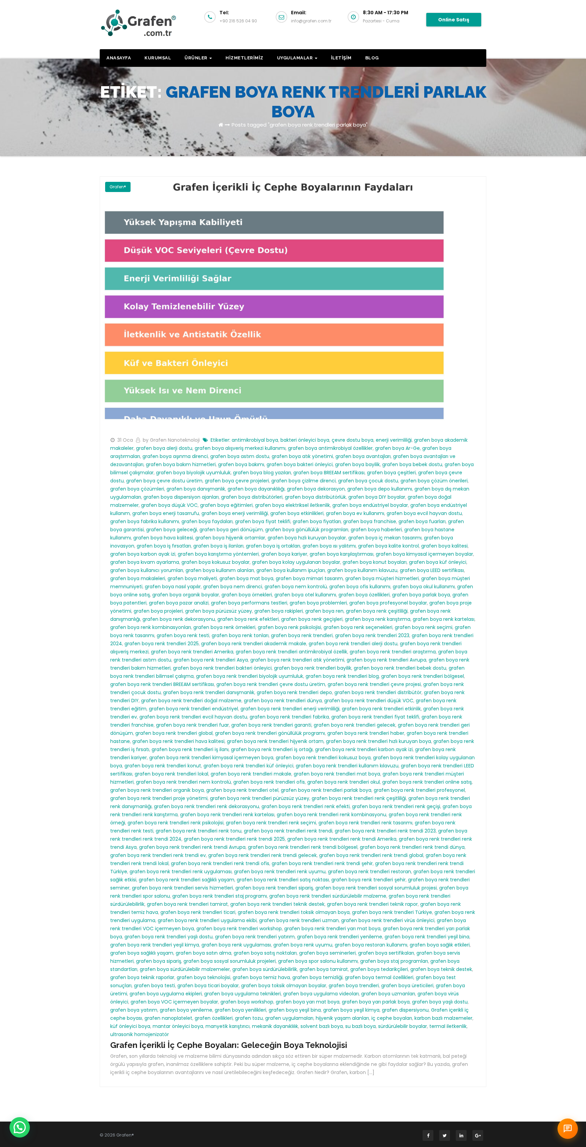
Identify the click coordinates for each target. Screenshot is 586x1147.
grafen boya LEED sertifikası (432, 570)
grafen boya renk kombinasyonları (150, 627)
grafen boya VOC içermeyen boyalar (174, 1001)
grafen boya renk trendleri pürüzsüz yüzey (259, 798)
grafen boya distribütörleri (251, 497)
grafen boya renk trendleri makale (251, 773)
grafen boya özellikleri (364, 594)
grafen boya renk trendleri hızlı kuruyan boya (378, 741)
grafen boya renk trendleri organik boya (157, 790)
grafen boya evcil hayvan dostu (424, 513)
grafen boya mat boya (246, 578)
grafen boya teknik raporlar (142, 977)
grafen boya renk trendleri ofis (269, 782)
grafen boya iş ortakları (273, 545)
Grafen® (118, 187)
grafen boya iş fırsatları (164, 545)
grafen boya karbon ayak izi (142, 554)
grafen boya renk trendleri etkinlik (381, 708)
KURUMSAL (157, 57)
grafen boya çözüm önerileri (434, 480)
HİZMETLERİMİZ (244, 57)
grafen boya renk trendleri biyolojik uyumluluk (249, 676)
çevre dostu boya (352, 440)
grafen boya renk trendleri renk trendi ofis (220, 863)
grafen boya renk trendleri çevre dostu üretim (270, 684)
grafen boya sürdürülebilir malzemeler (185, 969)
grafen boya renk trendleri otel (242, 790)
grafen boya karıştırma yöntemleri (218, 554)
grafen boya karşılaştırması (341, 554)
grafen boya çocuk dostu (368, 480)
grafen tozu (249, 1018)
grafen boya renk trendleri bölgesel (422, 676)
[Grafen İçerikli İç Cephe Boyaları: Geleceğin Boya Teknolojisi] (293, 302)
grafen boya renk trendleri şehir (368, 879)
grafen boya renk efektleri (248, 619)
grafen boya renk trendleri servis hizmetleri (182, 887)
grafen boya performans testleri (249, 602)
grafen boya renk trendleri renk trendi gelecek (262, 855)
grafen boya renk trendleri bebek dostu (400, 668)
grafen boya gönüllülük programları (306, 529)
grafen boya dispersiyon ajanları (181, 497)
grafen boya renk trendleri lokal (171, 773)
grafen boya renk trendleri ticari (197, 912)
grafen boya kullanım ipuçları (290, 570)
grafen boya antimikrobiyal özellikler (330, 448)
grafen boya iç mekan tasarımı (385, 537)
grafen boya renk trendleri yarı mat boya (332, 928)
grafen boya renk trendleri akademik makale (253, 643)
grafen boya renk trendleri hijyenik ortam (275, 741)
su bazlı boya (360, 1026)
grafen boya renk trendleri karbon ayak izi (364, 749)
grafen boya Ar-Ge (397, 448)
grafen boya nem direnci (232, 586)
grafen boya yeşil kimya (351, 1010)
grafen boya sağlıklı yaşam (141, 953)
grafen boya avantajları (363, 456)
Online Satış (453, 19)
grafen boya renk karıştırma (377, 619)
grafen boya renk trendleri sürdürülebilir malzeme (327, 896)
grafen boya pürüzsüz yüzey (218, 611)
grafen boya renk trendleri (302, 635)
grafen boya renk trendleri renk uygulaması (181, 871)
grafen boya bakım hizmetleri (181, 464)
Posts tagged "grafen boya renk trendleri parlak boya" (300, 124)
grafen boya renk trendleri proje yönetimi (159, 798)
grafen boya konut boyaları (375, 562)
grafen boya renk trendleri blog (342, 676)
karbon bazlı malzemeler (443, 1018)
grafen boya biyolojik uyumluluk (193, 472)
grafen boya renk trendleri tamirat (187, 904)
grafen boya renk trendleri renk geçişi (396, 806)
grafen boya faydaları (207, 521)
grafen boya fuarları (422, 521)
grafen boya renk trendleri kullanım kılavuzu (347, 765)
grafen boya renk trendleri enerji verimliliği (289, 708)
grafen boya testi (154, 985)
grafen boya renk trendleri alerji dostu (353, 643)
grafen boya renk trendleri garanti (271, 725)
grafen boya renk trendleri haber (365, 733)
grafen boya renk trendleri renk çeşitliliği (359, 798)
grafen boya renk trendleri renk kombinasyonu (331, 814)
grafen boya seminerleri (327, 953)
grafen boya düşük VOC (169, 505)
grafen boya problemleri (318, 602)
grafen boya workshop (246, 1001)
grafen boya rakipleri (278, 611)
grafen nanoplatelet (168, 1018)
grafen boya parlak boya (421, 594)
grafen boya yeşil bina (295, 1010)
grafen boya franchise (369, 521)
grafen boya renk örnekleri (224, 627)
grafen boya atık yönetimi (302, 456)
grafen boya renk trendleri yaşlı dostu (168, 936)
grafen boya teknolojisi (203, 977)
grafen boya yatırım (133, 1010)
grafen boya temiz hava (261, 977)
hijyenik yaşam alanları (342, 1018)
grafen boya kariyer (284, 554)
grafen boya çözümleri (137, 488)
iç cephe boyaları (391, 1018)
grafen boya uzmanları (388, 993)
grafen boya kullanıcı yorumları (146, 570)
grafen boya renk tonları (240, 635)
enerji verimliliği (394, 440)
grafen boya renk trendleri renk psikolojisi (175, 822)
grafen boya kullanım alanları (219, 570)
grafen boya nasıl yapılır (173, 586)
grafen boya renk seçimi (423, 627)
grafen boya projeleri (158, 611)
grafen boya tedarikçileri (379, 969)
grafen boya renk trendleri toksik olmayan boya (294, 912)
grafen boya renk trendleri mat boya (337, 773)
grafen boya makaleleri (137, 578)
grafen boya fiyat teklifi (262, 521)
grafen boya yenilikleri (240, 1010)
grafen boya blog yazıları (262, 472)
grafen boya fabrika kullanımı (144, 521)
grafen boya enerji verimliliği (234, 513)
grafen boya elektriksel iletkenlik (292, 505)
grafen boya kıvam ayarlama (144, 562)
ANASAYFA (118, 57)
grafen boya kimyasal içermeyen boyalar (424, 554)
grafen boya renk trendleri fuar (192, 725)
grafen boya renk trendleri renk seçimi (271, 822)
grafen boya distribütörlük (315, 497)
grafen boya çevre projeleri (237, 480)
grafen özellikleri (214, 1018)
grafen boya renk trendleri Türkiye (392, 912)
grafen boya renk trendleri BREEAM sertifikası (162, 684)
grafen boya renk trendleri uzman (299, 920)
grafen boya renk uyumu (302, 944)
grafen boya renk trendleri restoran (369, 871)
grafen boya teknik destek (441, 969)
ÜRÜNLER (196, 57)
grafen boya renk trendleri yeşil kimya (154, 944)
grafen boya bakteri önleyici (300, 464)
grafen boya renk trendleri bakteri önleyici (222, 668)
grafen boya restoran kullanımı (371, 944)
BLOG (372, 57)
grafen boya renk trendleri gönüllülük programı (270, 733)
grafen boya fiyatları (317, 521)
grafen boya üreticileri (407, 985)
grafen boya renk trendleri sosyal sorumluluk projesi (376, 887)
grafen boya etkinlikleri (297, 513)
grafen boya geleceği (171, 529)
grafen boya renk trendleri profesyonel (419, 790)
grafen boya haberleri (376, 529)
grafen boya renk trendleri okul (343, 782)
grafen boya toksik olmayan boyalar (283, 985)
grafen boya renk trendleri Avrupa (386, 659)
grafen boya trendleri (354, 985)
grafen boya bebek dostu (412, 464)
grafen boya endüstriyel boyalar (370, 505)
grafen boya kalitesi (444, 545)
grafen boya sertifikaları (386, 953)
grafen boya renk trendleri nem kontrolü (183, 782)
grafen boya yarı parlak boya (376, 1001)
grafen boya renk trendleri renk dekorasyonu (206, 806)
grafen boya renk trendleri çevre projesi (374, 684)
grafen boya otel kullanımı (305, 594)
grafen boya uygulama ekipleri (166, 993)
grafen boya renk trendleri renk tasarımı (365, 822)
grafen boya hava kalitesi (163, 537)
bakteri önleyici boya (304, 440)
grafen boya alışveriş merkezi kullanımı (240, 448)
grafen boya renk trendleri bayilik (312, 668)
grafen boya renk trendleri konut (162, 765)
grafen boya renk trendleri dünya (283, 700)
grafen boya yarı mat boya (307, 1001)
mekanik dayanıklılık (275, 1026)
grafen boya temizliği (317, 977)
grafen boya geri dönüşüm (231, 529)
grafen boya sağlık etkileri (440, 944)
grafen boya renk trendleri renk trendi (288, 830)
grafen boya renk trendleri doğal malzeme (191, 700)
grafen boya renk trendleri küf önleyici (248, 765)
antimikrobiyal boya (255, 440)
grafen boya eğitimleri (226, 505)
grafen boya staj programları (394, 961)
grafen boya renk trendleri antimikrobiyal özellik (291, 651)
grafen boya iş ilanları (218, 545)
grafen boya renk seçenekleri (358, 627)
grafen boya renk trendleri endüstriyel (193, 708)
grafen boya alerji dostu (164, 448)
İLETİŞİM (341, 57)
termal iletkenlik (448, 1026)
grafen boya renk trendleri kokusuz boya (323, 757)
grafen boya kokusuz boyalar (215, 562)
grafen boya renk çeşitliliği (377, 611)
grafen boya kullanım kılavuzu (362, 570)
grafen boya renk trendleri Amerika (192, 651)
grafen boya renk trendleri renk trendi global (371, 855)
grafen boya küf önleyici (437, 562)
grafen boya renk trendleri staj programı (219, 896)
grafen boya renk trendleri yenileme (339, 936)
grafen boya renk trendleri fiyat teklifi (375, 716)
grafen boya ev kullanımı (355, 513)
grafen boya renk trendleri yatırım (255, 936)
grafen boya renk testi (183, 635)
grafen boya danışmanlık (196, 488)
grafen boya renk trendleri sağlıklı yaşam (186, 879)
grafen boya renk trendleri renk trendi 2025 (234, 839)
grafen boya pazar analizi (179, 602)
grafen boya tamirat (323, 969)
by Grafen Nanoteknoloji (172, 440)
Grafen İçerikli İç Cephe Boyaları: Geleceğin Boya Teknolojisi (228, 1045)
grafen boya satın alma (203, 953)
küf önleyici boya (130, 1026)
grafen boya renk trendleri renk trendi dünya (412, 847)
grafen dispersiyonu (405, 1010)
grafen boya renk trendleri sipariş (274, 887)
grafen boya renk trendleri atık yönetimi (297, 659)
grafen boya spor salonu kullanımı (318, 961)
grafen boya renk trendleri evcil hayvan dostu (193, 716)
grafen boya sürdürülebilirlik (264, 969)
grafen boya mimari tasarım (309, 578)
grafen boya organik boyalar (185, 594)
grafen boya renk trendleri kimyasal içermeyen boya (211, 757)
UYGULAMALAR (295, 57)
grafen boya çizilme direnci (303, 480)
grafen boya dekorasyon (316, 488)
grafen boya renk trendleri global (174, 733)
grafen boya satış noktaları (265, 953)
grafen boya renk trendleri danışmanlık (208, 692)
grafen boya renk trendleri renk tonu (198, 830)
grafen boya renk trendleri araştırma (393, 651)
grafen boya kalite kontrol (388, 545)
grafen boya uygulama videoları (321, 993)
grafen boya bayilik (357, 464)
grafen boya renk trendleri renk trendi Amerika (341, 839)
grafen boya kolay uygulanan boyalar (296, 562)
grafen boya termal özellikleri (379, 977)
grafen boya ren (324, 611)
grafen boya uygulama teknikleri (242, 993)
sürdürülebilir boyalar (402, 1026)
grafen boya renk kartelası (443, 619)
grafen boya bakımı (241, 464)
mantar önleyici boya (178, 1026)
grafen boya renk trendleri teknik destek (277, 904)
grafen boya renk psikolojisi (289, 627)
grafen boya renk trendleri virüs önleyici (387, 920)
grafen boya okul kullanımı (424, 586)
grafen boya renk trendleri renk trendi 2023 (385, 830)
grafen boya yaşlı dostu (440, 1001)
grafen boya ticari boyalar (208, 985)
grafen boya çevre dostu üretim (164, 480)
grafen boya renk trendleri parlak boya (326, 790)
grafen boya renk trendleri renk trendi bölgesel (302, 847)
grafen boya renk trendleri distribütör (378, 692)
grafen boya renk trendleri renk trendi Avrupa (192, 847)
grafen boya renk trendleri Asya (211, 659)
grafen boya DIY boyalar (376, 497)
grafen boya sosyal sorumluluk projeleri (229, 961)
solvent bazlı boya (321, 1026)
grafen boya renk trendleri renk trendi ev (158, 855)
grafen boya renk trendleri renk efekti (305, 806)
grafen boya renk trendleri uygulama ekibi (207, 920)
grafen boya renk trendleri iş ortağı (272, 749)
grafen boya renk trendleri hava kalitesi (178, 741)
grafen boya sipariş (158, 961)
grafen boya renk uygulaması (236, 944)
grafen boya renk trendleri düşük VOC (368, 700)
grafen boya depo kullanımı (379, 488)
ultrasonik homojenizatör (139, 1034)
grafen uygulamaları (289, 1018)
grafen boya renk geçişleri (312, 619)
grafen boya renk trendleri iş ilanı (190, 749)
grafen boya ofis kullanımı (359, 586)
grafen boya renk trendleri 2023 (372, 635)
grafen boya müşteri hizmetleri (382, 578)
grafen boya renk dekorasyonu (178, 619)
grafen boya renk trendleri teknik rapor (372, 904)
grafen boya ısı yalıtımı (329, 545)
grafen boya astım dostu (239, 456)
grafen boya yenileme (186, 1010)
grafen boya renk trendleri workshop (239, 928)
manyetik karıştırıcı (228, 1026)
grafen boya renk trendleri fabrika (289, 716)
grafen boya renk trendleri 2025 (161, 643)
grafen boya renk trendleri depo (294, 692)
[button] (19, 1127)
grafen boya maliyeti (192, 578)
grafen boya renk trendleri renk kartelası (227, 814)
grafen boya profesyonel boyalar (388, 602)
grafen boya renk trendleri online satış (427, 782)
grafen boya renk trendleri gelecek (354, 725)
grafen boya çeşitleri (391, 472)
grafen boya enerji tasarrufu (165, 513)
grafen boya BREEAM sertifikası (329, 472)
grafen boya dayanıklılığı (256, 488)
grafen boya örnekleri (246, 594)
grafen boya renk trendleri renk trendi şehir (322, 863)
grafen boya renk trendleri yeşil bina (427, 936)
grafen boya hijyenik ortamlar (230, 537)
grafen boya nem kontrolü (296, 586)
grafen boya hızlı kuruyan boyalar (307, 537)
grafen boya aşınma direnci (175, 456)
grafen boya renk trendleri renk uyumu (280, 871)
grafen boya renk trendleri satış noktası (283, 879)
